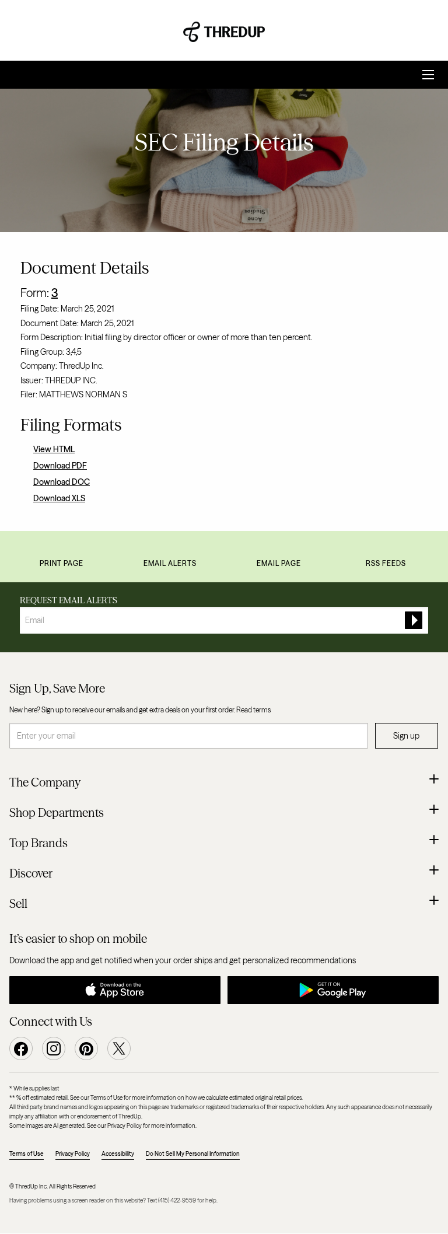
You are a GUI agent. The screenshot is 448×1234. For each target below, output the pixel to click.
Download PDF (60, 465)
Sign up (406, 735)
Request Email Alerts (68, 600)
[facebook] (21, 1048)
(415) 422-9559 (177, 1200)
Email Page (279, 563)
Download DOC (61, 482)
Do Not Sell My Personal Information (193, 1154)
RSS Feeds (386, 563)
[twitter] (119, 1048)
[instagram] (53, 1048)
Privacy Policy (72, 1154)
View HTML (54, 449)
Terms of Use (26, 1154)
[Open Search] (428, 74)
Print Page (61, 563)
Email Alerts (170, 563)
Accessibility (118, 1154)
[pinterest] (86, 1048)
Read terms (253, 709)
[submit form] (413, 620)
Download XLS (59, 498)
